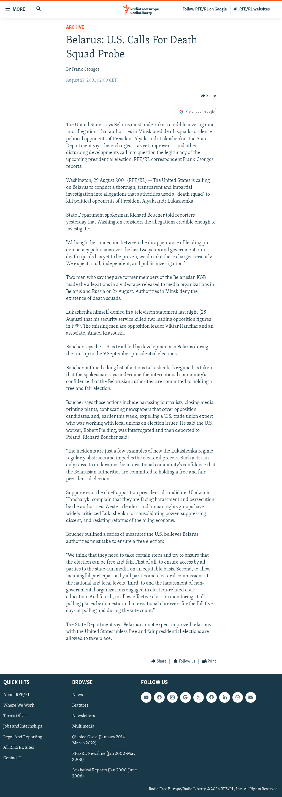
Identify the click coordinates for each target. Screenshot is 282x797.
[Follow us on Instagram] (172, 697)
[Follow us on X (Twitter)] (198, 697)
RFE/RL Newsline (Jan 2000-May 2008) (103, 757)
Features (80, 705)
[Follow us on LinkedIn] (224, 697)
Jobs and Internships (22, 727)
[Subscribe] (250, 697)
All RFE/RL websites (252, 9)
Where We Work (18, 705)
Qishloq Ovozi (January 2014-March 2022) (99, 740)
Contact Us (13, 758)
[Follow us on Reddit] (159, 697)
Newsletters (83, 716)
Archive (75, 27)
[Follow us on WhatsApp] (237, 697)
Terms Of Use (16, 716)
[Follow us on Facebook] (211, 697)
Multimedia (83, 727)
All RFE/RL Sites (18, 747)
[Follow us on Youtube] (146, 697)
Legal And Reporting (22, 737)
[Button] (208, 95)
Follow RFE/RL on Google (205, 9)
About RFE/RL (16, 695)
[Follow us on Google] (185, 697)
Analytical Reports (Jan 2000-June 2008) (104, 773)
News (77, 695)
